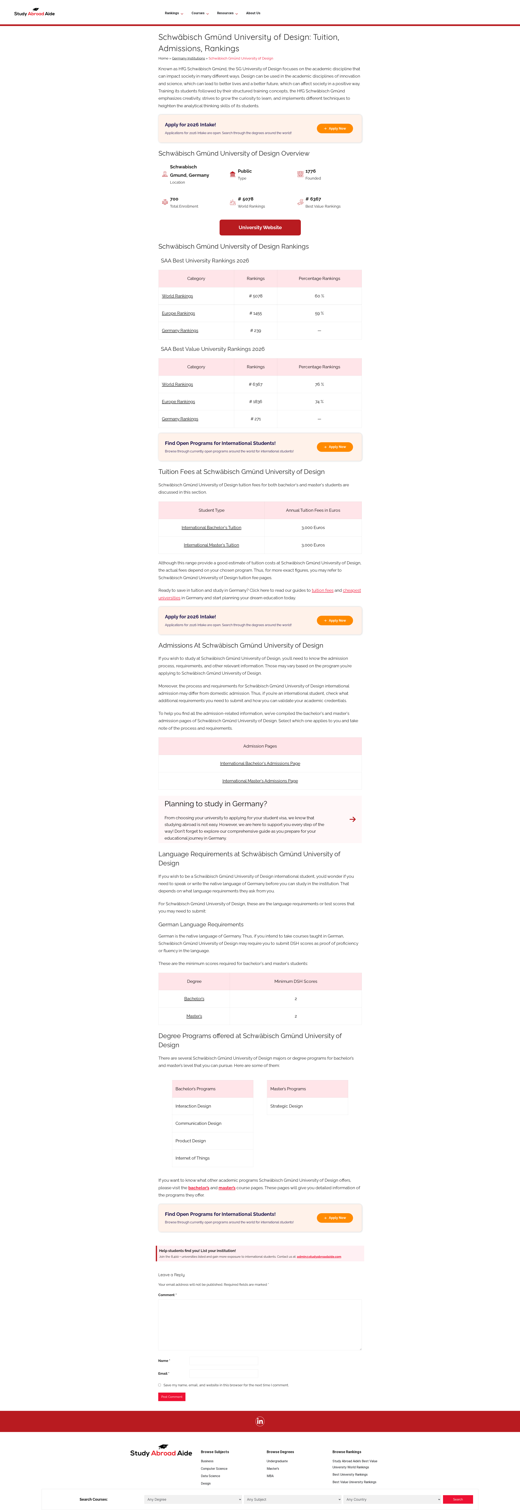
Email (163, 1373)
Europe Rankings (178, 313)
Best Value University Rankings (354, 1482)
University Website (260, 227)
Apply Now (337, 128)
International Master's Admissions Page (260, 780)
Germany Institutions (188, 58)
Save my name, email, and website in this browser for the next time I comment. (226, 1385)
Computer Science (214, 1469)
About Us (253, 13)
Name (164, 1361)
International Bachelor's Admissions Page (260, 763)
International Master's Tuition (211, 544)
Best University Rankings (350, 1474)
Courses (198, 13)
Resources (225, 13)
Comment (167, 1295)
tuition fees (323, 590)
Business (207, 1461)
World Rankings (177, 295)
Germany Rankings (180, 330)
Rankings (172, 13)
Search (458, 1499)
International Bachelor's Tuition (211, 527)
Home (163, 58)
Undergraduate (277, 1461)
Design (206, 1483)
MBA (270, 1476)
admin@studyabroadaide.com (319, 1257)
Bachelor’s (194, 998)
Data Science (210, 1476)
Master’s (194, 1016)
